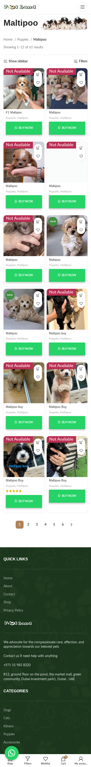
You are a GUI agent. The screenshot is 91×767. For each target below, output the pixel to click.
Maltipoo (22, 118)
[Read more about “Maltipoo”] (81, 222)
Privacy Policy (13, 610)
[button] (12, 753)
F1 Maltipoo (14, 112)
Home (8, 39)
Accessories (12, 742)
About (8, 586)
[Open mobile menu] (82, 7)
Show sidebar (18, 61)
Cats (7, 718)
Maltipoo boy (57, 333)
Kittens (9, 726)
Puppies (23, 39)
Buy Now (25, 128)
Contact (9, 594)
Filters (83, 61)
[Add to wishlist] (38, 83)
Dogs (7, 710)
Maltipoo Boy (58, 407)
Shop (7, 602)
